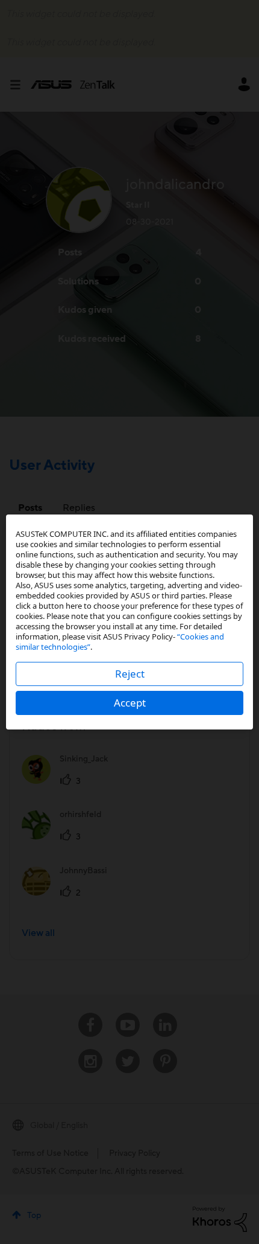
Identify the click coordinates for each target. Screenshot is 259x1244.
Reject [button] (130, 674)
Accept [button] (130, 703)
